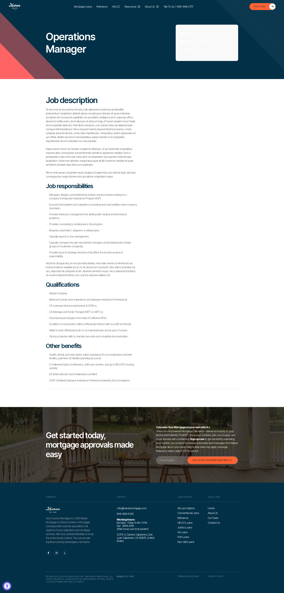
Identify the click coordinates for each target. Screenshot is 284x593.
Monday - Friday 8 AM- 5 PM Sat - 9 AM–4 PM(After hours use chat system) (132, 524)
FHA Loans (183, 537)
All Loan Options (186, 508)
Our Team (213, 518)
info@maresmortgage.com (131, 508)
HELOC (116, 6)
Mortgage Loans (83, 6)
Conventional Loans (188, 513)
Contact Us (214, 522)
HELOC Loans (185, 522)
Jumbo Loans (185, 527)
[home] (14, 6)
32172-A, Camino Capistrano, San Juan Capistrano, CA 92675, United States (135, 537)
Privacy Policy (216, 576)
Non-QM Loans (186, 542)
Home (211, 508)
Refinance (101, 6)
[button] (132, 6)
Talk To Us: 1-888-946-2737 (178, 6)
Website (121, 576)
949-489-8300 (125, 513)
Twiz (131, 576)
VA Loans (183, 532)
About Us (213, 513)
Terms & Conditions (188, 576)
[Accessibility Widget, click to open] (7, 586)
